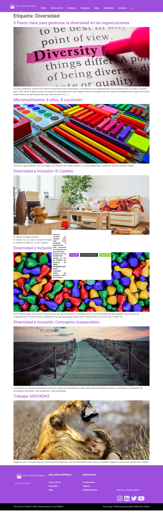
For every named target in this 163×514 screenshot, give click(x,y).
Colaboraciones (90, 490)
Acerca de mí (57, 8)
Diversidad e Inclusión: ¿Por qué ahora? (48, 248)
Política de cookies (142, 507)
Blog (97, 8)
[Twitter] (134, 498)
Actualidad (108, 8)
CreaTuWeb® (57, 507)
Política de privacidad (123, 507)
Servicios (71, 8)
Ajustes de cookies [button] (108, 255)
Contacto (122, 8)
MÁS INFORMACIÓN (89, 255)
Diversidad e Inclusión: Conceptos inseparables (56, 322)
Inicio (43, 8)
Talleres (86, 486)
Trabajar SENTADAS (31, 396)
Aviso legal (107, 507)
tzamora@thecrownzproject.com (130, 483)
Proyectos (85, 8)
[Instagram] (120, 498)
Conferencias (89, 482)
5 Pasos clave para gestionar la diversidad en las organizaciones (71, 22)
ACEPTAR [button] (74, 255)
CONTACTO (123, 474)
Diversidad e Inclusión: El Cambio (43, 171)
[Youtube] (141, 498)
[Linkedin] (127, 498)
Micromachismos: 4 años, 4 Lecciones (47, 99)
